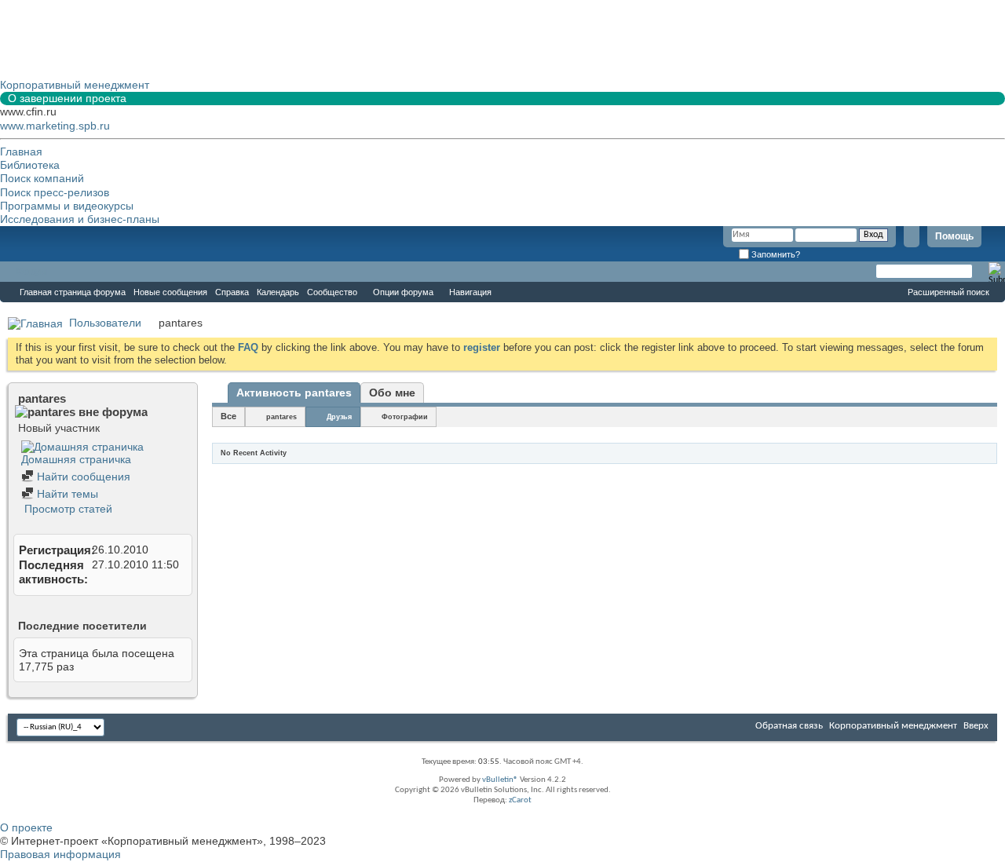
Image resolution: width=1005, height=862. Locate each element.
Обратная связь (789, 726)
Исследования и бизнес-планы (79, 219)
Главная (21, 151)
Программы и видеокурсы (66, 205)
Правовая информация (60, 854)
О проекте (26, 827)
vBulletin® (500, 780)
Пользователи (105, 322)
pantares (281, 417)
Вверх (976, 726)
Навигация (470, 292)
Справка (232, 292)
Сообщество (332, 292)
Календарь (278, 292)
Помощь (954, 236)
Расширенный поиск (948, 292)
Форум (31, 271)
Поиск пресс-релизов (54, 192)
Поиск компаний (42, 178)
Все (228, 416)
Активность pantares (294, 392)
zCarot (520, 800)
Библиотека (30, 165)
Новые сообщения (170, 292)
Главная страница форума (73, 292)
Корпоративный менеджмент (893, 726)
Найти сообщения (82, 476)
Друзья (339, 417)
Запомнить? (774, 254)
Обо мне (392, 392)
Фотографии (405, 417)
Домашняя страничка (76, 459)
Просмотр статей (66, 508)
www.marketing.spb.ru (55, 125)
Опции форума (403, 292)
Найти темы (66, 494)
